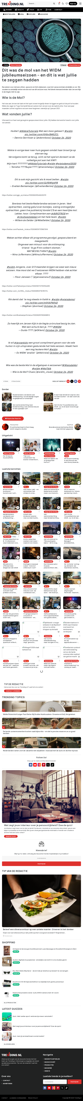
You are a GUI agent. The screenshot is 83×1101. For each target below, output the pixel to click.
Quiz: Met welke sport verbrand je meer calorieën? (33, 1016)
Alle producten (10, 1003)
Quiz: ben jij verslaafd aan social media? (28, 1036)
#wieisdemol (67, 299)
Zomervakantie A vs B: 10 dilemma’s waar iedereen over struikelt (11, 541)
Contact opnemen (13, 691)
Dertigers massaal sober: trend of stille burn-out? (30, 566)
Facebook (75, 381)
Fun (49, 10)
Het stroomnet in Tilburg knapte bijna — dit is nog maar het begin (51, 541)
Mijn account (49, 1062)
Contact (58, 10)
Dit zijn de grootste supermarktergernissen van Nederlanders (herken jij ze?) (11, 615)
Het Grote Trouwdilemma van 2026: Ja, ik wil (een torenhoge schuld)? (66, 407)
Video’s (47, 1071)
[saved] (67, 3)
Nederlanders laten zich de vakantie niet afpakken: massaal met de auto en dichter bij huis (40, 751)
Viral (22, 14)
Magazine (44, 14)
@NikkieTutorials (28, 131)
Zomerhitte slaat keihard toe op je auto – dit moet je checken (51, 591)
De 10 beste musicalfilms (8, 457)
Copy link (68, 381)
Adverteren (7, 1083)
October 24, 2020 (61, 137)
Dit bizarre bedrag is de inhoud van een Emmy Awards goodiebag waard (71, 460)
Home (6, 65)
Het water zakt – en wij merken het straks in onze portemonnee (31, 491)
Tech (32, 10)
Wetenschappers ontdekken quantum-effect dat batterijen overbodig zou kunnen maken (10, 640)
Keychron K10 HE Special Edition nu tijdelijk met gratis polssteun (38, 982)
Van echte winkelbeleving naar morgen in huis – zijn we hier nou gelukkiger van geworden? (52, 640)
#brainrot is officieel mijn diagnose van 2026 (10, 566)
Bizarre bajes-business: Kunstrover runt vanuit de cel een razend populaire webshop (10, 491)
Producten (49, 1065)
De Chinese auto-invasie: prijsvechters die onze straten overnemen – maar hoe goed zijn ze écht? (51, 566)
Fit (41, 10)
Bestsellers (10, 14)
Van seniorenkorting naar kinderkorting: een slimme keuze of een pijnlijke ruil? (26, 407)
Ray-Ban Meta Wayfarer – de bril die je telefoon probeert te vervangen (40, 971)
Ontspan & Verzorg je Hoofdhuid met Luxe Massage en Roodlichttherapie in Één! (45, 949)
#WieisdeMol (69, 365)
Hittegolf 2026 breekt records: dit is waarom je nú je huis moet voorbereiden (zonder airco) (31, 665)
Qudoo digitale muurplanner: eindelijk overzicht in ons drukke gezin (40, 960)
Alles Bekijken (9, 1044)
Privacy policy (33, 1098)
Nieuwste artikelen (52, 1059)
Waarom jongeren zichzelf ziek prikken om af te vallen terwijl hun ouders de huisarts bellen (10, 591)
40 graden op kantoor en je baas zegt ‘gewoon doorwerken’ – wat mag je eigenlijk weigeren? (30, 640)
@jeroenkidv (21, 342)
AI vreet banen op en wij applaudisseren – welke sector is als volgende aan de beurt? (71, 640)
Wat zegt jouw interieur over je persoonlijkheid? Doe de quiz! (37, 1026)
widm (6, 381)
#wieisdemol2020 (66, 163)
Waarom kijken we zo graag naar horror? (51, 460)
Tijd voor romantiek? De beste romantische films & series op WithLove (31, 458)
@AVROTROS (58, 213)
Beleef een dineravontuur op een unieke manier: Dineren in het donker (38, 929)
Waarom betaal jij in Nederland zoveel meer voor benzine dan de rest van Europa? (51, 491)
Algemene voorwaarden (18, 1098)
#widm (68, 131)
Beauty (21, 10)
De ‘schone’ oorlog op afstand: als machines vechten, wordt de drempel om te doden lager (72, 566)
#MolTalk (45, 368)
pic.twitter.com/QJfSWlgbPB (41, 182)
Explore (32, 14)
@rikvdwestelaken (27, 216)
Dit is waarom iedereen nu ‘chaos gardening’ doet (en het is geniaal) (72, 491)
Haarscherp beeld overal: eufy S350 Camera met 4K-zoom (36, 993)
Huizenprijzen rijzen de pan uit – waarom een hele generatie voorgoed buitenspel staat (11, 665)
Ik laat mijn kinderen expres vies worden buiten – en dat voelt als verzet (67, 396)
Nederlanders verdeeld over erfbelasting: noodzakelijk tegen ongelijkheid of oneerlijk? (26, 396)
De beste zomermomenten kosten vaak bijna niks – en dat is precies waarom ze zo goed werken (39, 732)
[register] (73, 3)
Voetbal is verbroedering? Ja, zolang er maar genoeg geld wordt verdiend (71, 665)
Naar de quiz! (11, 836)
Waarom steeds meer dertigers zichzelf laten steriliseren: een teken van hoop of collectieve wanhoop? (51, 665)
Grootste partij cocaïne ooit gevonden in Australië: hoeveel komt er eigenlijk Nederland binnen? (71, 615)
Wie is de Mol (16, 381)
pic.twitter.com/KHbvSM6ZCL (41, 134)
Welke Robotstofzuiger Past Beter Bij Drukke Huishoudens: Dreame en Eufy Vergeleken (39, 714)
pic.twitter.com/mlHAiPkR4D (41, 302)
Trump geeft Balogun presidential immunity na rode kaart (71, 541)
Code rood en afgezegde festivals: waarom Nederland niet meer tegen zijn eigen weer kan (71, 591)
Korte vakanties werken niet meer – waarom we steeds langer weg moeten (31, 541)
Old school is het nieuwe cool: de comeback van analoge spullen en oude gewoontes (31, 591)
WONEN (9, 10)
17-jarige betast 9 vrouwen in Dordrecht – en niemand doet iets (30, 615)
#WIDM (57, 326)
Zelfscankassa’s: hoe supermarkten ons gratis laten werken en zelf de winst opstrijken (51, 615)
